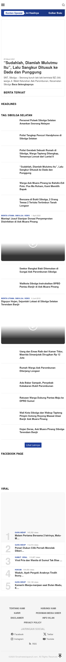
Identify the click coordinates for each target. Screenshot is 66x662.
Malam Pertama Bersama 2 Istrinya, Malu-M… (38, 537)
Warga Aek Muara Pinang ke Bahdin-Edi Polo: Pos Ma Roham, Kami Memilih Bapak (42, 186)
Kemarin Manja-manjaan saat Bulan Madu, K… (38, 586)
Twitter (50, 634)
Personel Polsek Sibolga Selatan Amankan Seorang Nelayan (38, 121)
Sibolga (19, 215)
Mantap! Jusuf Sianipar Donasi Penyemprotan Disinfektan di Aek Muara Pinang (27, 220)
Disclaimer (17, 617)
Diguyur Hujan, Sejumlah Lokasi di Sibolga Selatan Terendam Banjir (29, 303)
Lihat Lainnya (33, 445)
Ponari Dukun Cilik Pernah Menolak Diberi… (35, 549)
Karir (17, 612)
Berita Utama (7, 215)
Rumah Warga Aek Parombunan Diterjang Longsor (37, 369)
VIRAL (24, 557)
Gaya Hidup (20, 532)
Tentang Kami (17, 608)
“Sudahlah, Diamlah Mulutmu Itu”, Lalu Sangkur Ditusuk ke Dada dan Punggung (31, 67)
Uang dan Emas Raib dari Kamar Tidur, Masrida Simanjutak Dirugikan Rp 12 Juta (41, 354)
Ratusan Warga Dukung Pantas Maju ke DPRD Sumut (42, 399)
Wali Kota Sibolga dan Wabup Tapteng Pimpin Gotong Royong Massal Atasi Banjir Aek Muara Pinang (41, 416)
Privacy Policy (32, 622)
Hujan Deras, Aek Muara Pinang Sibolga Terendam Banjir (42, 430)
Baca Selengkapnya (22, 84)
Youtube (50, 638)
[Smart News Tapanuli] (33, 4)
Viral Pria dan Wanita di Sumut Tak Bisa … (38, 560)
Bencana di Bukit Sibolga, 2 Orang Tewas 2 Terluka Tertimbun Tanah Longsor (39, 202)
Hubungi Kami (48, 608)
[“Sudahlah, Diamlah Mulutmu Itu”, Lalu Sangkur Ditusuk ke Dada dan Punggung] (33, 37)
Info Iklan (48, 617)
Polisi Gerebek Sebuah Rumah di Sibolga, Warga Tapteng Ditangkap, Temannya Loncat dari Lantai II (39, 153)
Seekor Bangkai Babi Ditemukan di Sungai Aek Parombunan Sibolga (39, 270)
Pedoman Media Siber (48, 612)
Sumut (18, 557)
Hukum (18, 569)
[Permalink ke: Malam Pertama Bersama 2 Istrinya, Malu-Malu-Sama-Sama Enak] (33, 511)
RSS (34, 643)
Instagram (19, 638)
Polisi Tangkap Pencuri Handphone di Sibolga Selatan (41, 136)
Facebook (19, 634)
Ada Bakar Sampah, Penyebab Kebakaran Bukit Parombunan (36, 384)
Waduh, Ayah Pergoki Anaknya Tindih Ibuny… (36, 574)
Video (27, 215)
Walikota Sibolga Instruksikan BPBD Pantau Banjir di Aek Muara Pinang (40, 285)
